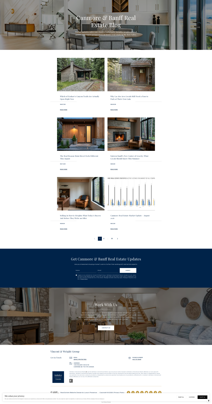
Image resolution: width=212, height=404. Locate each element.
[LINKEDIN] (137, 392)
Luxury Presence (90, 392)
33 (112, 238)
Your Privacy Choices (106, 402)
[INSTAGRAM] (133, 392)
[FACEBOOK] (128, 392)
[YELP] (151, 392)
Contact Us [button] (106, 327)
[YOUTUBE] (146, 392)
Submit (128, 270)
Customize (192, 397)
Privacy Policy (84, 279)
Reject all (181, 397)
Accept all (202, 397)
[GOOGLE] (159, 392)
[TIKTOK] (155, 392)
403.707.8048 (136, 359)
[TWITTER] (142, 392)
